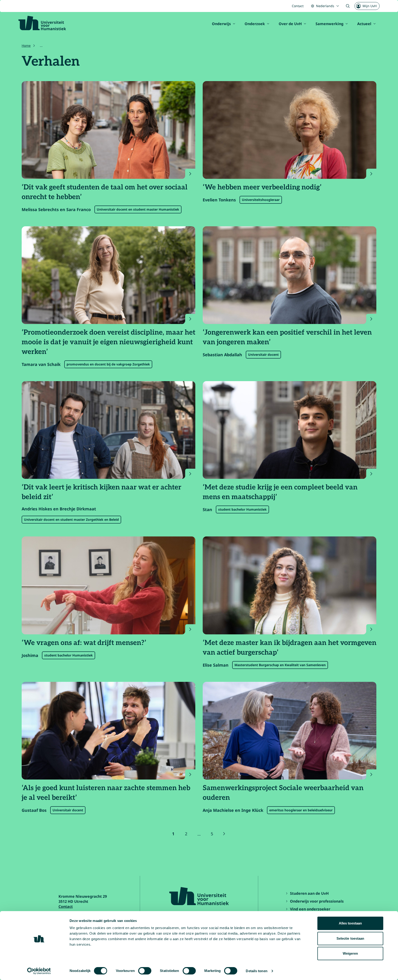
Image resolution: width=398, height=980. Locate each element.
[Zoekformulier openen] (348, 6)
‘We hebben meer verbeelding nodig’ (262, 187)
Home (26, 45)
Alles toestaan (350, 923)
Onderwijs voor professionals (317, 901)
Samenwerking (329, 23)
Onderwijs (221, 23)
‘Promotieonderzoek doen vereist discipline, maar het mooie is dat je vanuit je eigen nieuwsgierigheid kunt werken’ (108, 342)
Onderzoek (255, 23)
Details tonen (256, 971)
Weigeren (350, 953)
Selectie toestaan (350, 938)
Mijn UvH (370, 6)
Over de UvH (290, 23)
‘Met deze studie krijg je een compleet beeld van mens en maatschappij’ (280, 492)
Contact (298, 6)
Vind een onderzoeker (310, 909)
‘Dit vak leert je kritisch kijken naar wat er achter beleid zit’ (101, 492)
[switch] (144, 970)
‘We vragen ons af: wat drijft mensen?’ (84, 643)
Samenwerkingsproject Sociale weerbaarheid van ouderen (283, 793)
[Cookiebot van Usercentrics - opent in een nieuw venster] (39, 971)
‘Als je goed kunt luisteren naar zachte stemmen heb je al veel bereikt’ (106, 793)
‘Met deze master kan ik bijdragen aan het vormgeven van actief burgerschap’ (289, 648)
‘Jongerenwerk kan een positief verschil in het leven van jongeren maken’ (287, 337)
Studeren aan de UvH (309, 893)
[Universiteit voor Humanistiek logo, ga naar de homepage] (42, 23)
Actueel (364, 23)
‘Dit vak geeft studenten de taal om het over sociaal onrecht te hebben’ (104, 192)
